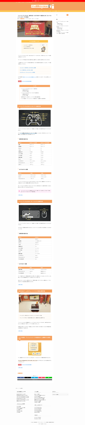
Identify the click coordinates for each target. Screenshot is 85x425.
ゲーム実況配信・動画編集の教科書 (49, 422)
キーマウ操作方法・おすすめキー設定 (26, 70)
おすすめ (40, 407)
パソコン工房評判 (19, 408)
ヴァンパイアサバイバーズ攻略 (39, 398)
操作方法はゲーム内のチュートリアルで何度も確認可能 (30, 96)
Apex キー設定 (36, 394)
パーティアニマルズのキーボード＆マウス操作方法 (30, 92)
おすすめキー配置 (25, 95)
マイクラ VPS (36, 407)
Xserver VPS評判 (37, 412)
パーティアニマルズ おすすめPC (26, 81)
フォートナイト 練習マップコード (39, 395)
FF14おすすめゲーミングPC (21, 398)
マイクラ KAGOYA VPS (37, 410)
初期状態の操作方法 (25, 90)
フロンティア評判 (19, 410)
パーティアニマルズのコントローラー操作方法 (29, 88)
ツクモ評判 (18, 412)
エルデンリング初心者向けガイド (39, 397)
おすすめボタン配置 (25, 91)
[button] (20, 377)
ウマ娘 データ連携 (37, 402)
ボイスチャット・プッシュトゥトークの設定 (27, 72)
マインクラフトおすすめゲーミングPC (23, 397)
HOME (32, 422)
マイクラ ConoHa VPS (37, 408)
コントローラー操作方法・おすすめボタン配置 (28, 67)
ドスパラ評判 (19, 406)
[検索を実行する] (67, 15)
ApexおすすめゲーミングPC (21, 394)
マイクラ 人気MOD (37, 396)
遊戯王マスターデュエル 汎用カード (40, 399)
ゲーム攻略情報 (22, 18)
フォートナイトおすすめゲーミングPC (23, 396)
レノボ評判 (18, 409)
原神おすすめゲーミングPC (21, 400)
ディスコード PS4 (37, 418)
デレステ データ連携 (37, 400)
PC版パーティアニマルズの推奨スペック (29, 77)
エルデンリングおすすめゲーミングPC (23, 399)
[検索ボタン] (59, 11)
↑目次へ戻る (20, 194)
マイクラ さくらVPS (37, 409)
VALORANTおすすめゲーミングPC (22, 395)
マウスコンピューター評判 (21, 407)
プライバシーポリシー (40, 422)
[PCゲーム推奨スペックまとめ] (42, 6)
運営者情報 (35, 422)
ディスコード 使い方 (37, 417)
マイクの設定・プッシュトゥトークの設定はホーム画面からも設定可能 (33, 98)
